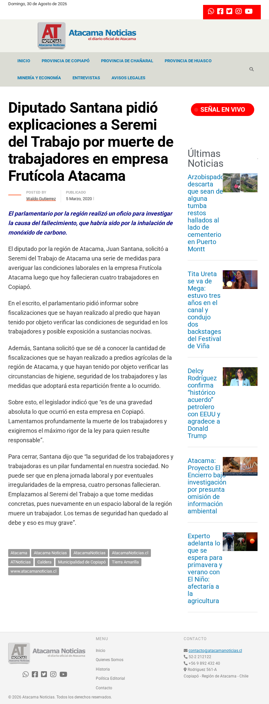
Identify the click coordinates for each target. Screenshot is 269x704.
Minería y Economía (39, 77)
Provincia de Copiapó (66, 60)
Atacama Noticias (50, 552)
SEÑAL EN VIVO (222, 109)
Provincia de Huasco (188, 60)
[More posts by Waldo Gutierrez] (14, 193)
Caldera (44, 562)
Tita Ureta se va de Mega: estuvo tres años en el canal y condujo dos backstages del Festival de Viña (204, 310)
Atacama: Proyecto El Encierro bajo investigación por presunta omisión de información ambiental (207, 486)
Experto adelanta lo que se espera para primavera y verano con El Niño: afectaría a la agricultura (205, 568)
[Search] (251, 69)
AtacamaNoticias (89, 552)
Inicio (23, 60)
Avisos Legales (128, 77)
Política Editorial (110, 678)
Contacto (104, 688)
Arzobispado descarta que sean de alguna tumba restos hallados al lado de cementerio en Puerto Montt (206, 213)
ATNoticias (20, 562)
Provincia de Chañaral (127, 60)
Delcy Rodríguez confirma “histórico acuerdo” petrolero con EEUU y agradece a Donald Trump (204, 403)
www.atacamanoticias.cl (33, 571)
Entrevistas (86, 77)
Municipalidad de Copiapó (82, 562)
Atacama (18, 552)
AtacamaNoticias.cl (130, 552)
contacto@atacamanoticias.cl (215, 650)
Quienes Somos (109, 659)
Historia (103, 669)
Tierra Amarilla (125, 562)
